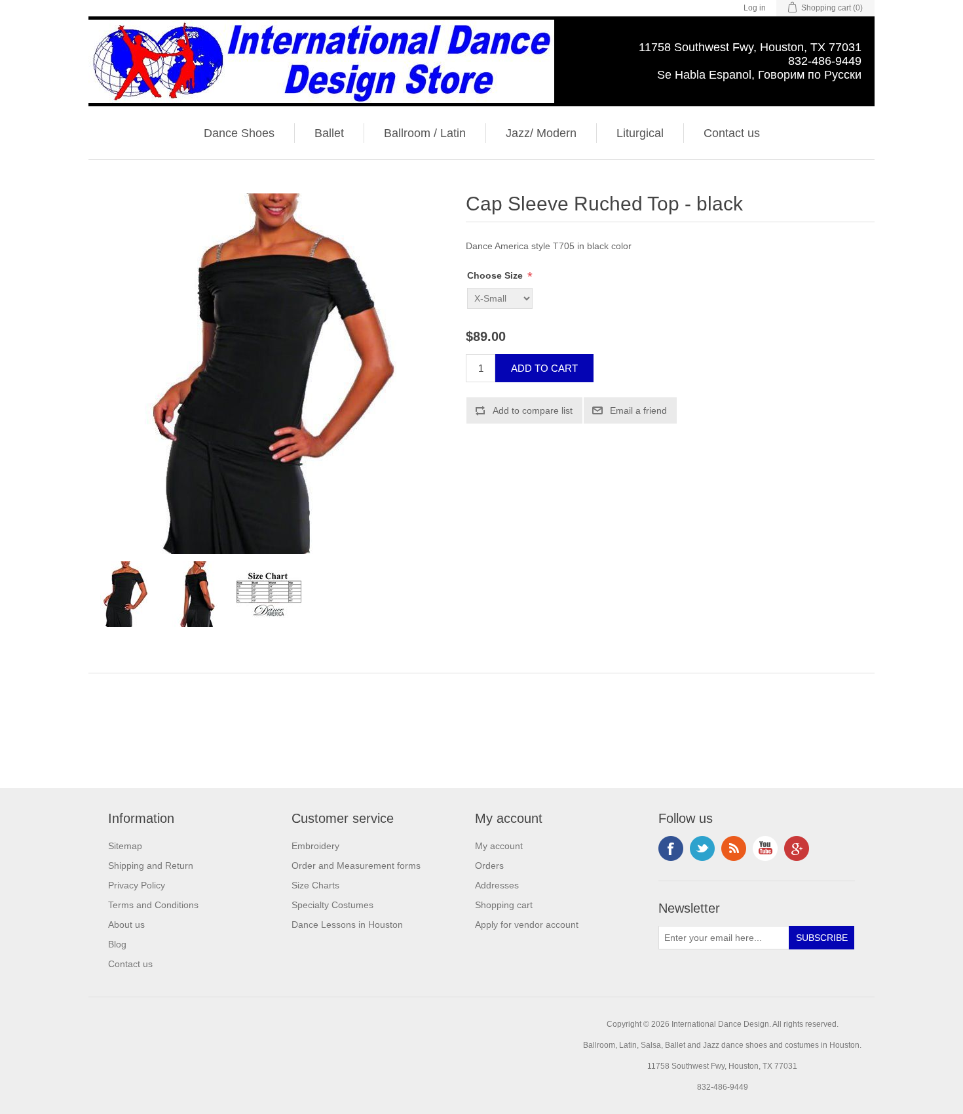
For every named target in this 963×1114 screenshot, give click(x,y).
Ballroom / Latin (425, 133)
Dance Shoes (239, 133)
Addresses (497, 885)
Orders (489, 865)
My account (499, 846)
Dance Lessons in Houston (347, 924)
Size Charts (315, 885)
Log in (755, 7)
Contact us (732, 133)
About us (126, 924)
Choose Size (496, 275)
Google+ (796, 848)
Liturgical (640, 133)
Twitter (702, 848)
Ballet (329, 133)
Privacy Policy (136, 885)
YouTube (765, 848)
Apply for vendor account (526, 924)
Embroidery (315, 846)
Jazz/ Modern (541, 133)
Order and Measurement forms (356, 865)
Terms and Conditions (153, 905)
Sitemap (125, 846)
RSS (733, 848)
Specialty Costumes (332, 905)
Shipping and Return (150, 865)
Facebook (670, 848)
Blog (117, 944)
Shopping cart (504, 905)
